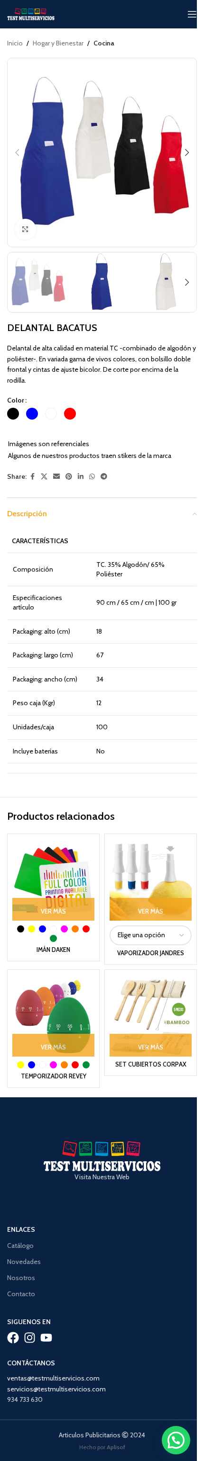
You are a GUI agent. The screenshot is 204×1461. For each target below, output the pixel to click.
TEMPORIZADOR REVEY (53, 1076)
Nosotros (21, 1277)
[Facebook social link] (32, 476)
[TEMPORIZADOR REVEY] (53, 1016)
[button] (17, 152)
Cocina (103, 43)
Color (15, 400)
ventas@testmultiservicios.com (53, 1378)
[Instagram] (30, 1338)
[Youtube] (46, 1338)
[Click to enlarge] (25, 229)
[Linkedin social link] (80, 476)
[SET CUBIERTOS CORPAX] (151, 1016)
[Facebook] (13, 1338)
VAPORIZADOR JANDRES (150, 953)
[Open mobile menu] (192, 14)
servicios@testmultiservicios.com (56, 1389)
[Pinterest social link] (69, 476)
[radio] (13, 414)
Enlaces (21, 1229)
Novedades (24, 1261)
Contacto (21, 1294)
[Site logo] (31, 13)
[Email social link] (56, 476)
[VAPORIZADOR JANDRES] (151, 880)
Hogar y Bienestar (58, 43)
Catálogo (20, 1245)
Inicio (15, 43)
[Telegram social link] (104, 476)
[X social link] (44, 476)
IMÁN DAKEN (53, 949)
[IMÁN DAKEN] (53, 880)
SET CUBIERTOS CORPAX (150, 1064)
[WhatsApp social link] (92, 476)
